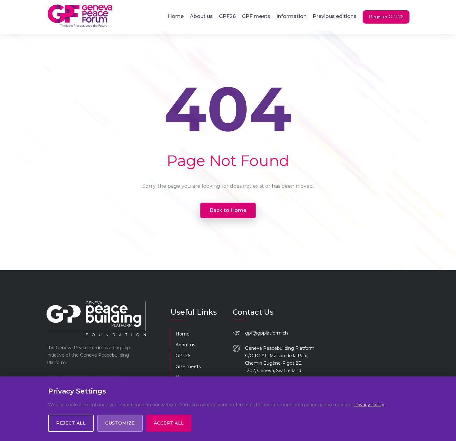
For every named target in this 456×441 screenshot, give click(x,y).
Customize (120, 423)
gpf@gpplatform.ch (266, 333)
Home (176, 16)
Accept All (169, 423)
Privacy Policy (369, 404)
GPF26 (227, 16)
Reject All (71, 423)
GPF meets (256, 16)
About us (201, 16)
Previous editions (334, 16)
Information (291, 16)
